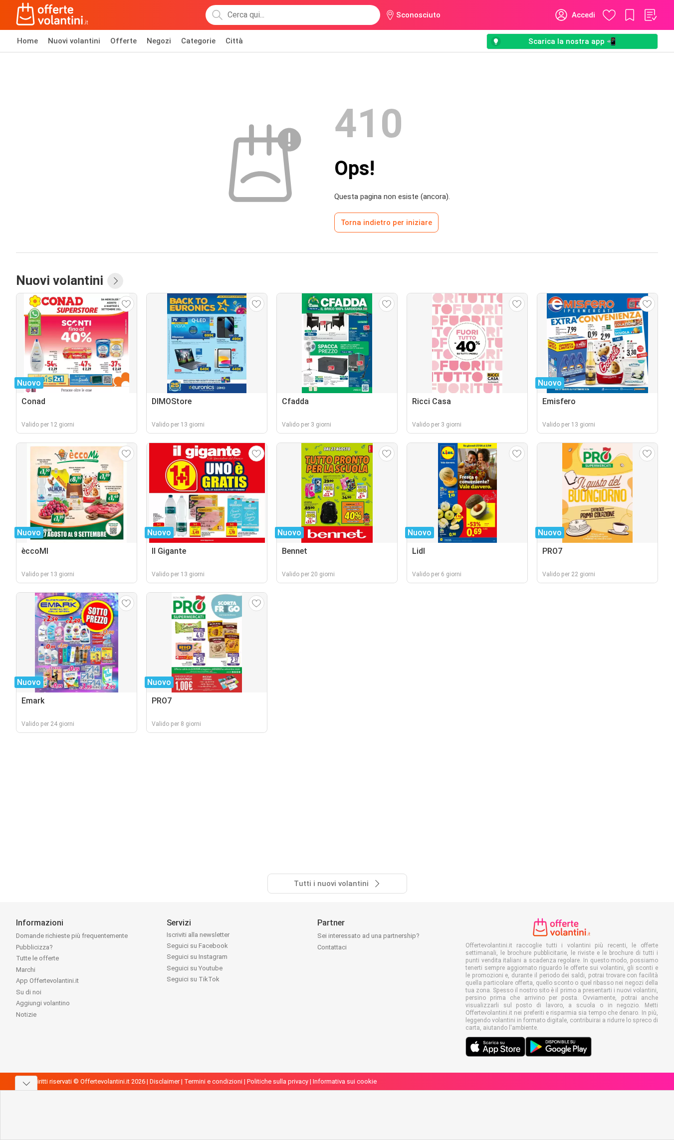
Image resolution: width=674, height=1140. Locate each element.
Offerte (123, 40)
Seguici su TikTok (193, 979)
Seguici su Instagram (197, 956)
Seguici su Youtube (195, 968)
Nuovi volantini (74, 40)
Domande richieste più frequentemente (72, 935)
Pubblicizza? (34, 947)
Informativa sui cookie (345, 1081)
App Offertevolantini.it (47, 980)
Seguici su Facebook (197, 945)
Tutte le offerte (37, 958)
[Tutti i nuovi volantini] (115, 281)
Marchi (25, 969)
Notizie (26, 1014)
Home (27, 40)
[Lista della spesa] (650, 15)
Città (234, 40)
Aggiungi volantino (43, 1003)
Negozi (159, 40)
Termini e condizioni (213, 1081)
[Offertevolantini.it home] (52, 14)
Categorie (198, 40)
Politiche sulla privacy (277, 1081)
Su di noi (28, 992)
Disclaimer (165, 1081)
